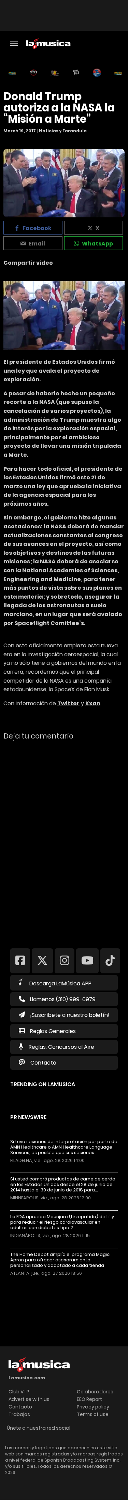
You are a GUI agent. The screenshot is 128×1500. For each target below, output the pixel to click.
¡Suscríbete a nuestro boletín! (70, 1015)
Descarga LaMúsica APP (60, 983)
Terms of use (93, 1414)
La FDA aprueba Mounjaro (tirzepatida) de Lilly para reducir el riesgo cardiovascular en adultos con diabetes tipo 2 (62, 1222)
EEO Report (89, 1399)
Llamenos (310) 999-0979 (63, 999)
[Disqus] (64, 839)
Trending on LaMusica (42, 1084)
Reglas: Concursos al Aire (61, 1047)
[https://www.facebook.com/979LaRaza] (20, 960)
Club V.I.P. (19, 1391)
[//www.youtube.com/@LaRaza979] (87, 960)
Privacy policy (93, 1406)
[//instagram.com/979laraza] (64, 960)
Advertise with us (29, 1399)
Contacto (43, 1063)
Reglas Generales (53, 1031)
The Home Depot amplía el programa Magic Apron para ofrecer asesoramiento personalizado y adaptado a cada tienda (60, 1260)
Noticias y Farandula (63, 131)
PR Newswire (28, 1117)
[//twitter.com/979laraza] (42, 960)
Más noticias (33, 1289)
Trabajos (19, 1414)
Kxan (92, 703)
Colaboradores (95, 1391)
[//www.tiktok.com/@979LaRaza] (110, 960)
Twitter (68, 703)
